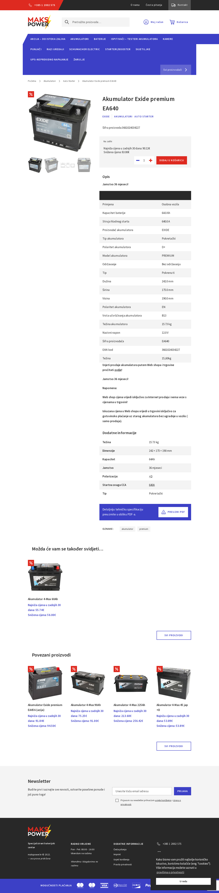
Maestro (92, 885)
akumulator (127, 529)
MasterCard (80, 885)
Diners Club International (120, 885)
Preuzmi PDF (176, 511)
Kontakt (183, 5)
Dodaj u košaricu (171, 160)
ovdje (118, 370)
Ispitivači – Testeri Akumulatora (134, 39)
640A (152, 485)
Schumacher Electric (84, 49)
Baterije (100, 39)
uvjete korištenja (163, 800)
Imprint (117, 854)
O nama (135, 5)
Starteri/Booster (118, 49)
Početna (32, 81)
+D (150, 476)
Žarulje (79, 59)
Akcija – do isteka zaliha (47, 39)
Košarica (182, 22)
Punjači (36, 49)
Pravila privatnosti (123, 864)
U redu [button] (183, 881)
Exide (106, 116)
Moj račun (157, 22)
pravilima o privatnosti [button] (170, 872)
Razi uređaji (55, 49)
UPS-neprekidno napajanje (49, 59)
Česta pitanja (154, 5)
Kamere (168, 39)
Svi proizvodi (173, 635)
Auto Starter (69, 81)
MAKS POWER (39, 22)
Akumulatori (79, 39)
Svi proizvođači (172, 69)
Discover (136, 885)
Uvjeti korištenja (122, 859)
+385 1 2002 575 (44, 5)
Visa (104, 885)
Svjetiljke (143, 49)
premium (143, 529)
